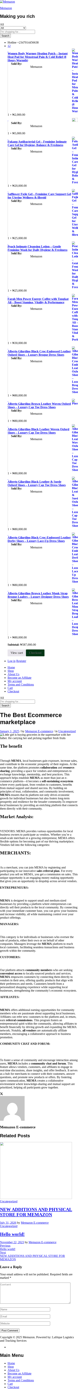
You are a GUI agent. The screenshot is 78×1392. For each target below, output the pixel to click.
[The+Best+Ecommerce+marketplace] (1, 1094)
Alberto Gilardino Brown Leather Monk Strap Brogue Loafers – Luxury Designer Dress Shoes (38, 595)
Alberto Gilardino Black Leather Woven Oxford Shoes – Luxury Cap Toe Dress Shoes (38, 431)
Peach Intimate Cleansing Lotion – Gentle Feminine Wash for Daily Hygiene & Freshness (37, 248)
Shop (11, 670)
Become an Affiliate (19, 677)
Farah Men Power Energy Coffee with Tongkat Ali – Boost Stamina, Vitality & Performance (38, 300)
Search (5, 35)
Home (11, 667)
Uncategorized (67, 731)
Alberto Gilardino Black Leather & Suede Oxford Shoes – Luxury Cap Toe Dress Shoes (37, 483)
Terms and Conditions (21, 684)
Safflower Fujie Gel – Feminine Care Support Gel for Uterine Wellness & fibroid (39, 195)
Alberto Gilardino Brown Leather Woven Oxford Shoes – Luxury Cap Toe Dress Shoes (39, 405)
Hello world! (12, 1234)
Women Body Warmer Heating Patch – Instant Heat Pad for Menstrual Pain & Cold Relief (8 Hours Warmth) (38, 57)
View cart (17, 652)
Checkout (35, 652)
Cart (10, 688)
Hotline (12, 42)
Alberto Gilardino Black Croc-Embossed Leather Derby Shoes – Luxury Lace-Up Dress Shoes (39, 539)
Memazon (6, 8)
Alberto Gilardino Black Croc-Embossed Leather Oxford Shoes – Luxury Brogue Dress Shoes (39, 353)
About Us (13, 674)
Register (21, 661)
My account (15, 681)
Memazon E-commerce (39, 731)
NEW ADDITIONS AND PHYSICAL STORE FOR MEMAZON (36, 1212)
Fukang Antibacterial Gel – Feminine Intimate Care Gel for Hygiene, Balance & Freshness (37, 143)
